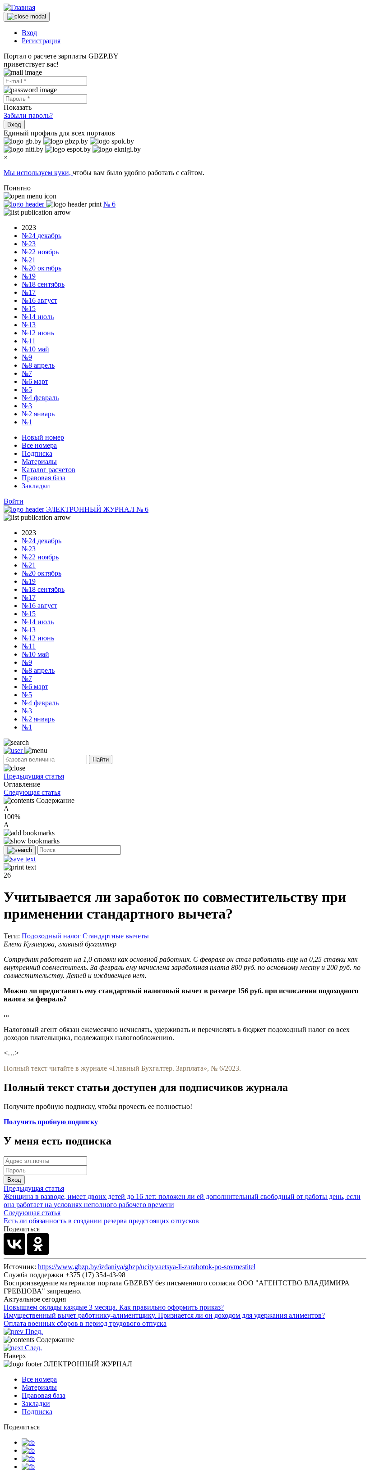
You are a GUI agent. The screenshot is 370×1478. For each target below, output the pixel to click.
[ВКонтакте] (14, 1244)
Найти (100, 759)
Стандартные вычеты (116, 936)
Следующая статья (32, 792)
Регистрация (41, 41)
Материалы (39, 461)
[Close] (27, 17)
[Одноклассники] (38, 1244)
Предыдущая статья (34, 776)
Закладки (36, 486)
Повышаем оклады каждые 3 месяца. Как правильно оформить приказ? (114, 1307)
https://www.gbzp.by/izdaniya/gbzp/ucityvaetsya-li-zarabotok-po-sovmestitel (146, 1267)
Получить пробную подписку (51, 1122)
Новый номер (43, 437)
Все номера (39, 445)
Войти (13, 501)
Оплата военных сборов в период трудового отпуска (85, 1323)
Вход (29, 32)
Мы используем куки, (38, 172)
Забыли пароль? (28, 115)
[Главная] (19, 7)
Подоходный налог (52, 936)
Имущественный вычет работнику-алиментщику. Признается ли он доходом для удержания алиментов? (164, 1315)
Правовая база (43, 478)
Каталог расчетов (48, 469)
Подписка (37, 453)
